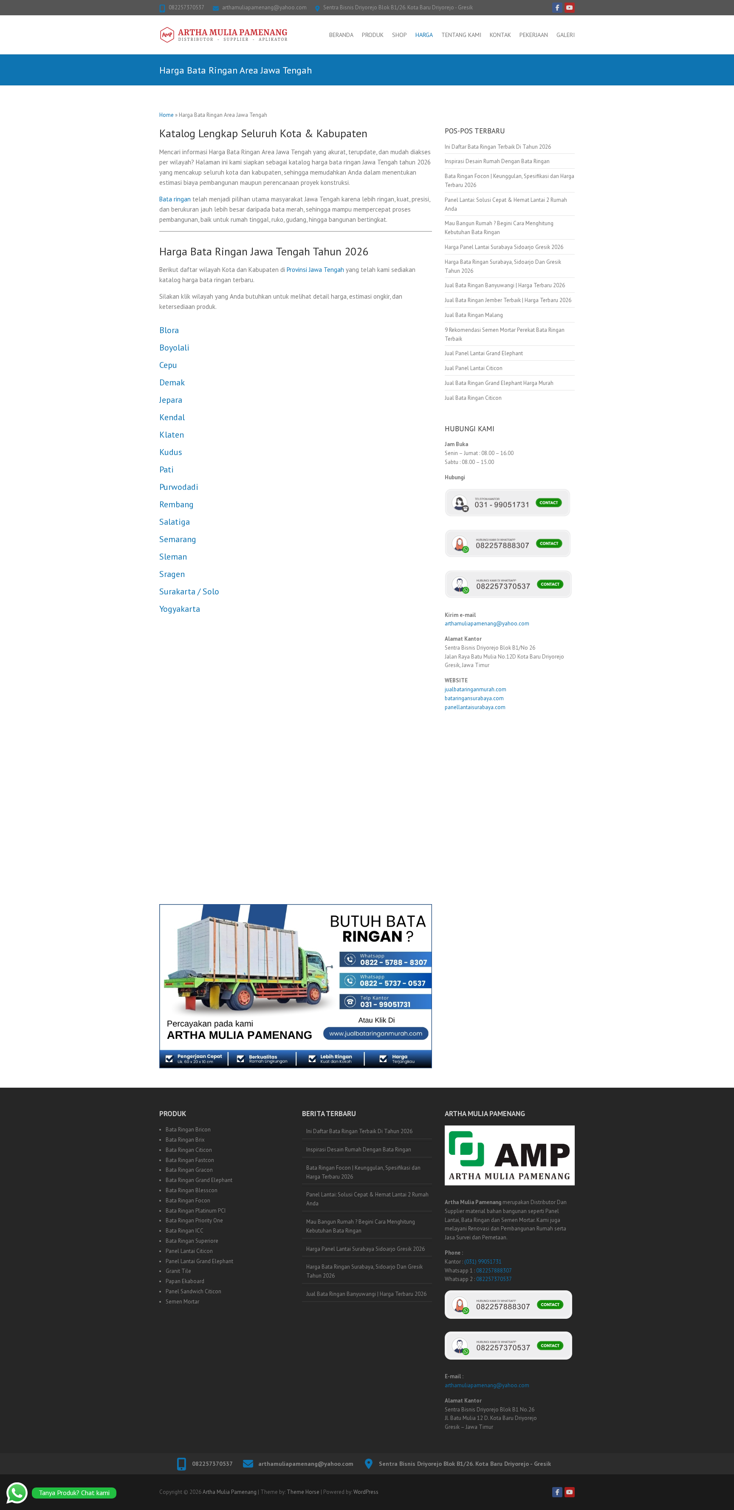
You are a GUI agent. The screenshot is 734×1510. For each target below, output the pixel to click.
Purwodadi (178, 486)
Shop (399, 35)
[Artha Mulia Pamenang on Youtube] (570, 8)
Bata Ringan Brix (185, 1139)
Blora (169, 330)
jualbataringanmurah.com (475, 689)
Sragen (172, 574)
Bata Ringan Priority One (194, 1220)
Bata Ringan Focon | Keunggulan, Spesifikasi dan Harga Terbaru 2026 (363, 1172)
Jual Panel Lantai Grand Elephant (484, 353)
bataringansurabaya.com (474, 698)
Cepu (168, 364)
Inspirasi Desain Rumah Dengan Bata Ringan (497, 161)
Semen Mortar (182, 1301)
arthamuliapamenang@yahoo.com (264, 7)
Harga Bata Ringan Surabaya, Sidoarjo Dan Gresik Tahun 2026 (364, 1271)
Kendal (172, 417)
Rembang (176, 504)
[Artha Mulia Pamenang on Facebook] (557, 8)
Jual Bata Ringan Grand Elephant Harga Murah (499, 383)
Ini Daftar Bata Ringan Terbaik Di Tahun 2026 (498, 146)
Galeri (565, 35)
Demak (172, 382)
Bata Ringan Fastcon (190, 1160)
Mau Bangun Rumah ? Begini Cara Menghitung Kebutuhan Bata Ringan (360, 1226)
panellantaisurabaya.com (475, 707)
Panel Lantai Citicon (189, 1251)
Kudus (170, 452)
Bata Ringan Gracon (189, 1170)
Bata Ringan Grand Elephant (199, 1180)
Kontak (500, 35)
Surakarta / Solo (189, 591)
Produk (373, 35)
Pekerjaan (533, 35)
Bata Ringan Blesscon (191, 1190)
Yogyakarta (179, 608)
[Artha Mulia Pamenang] (223, 35)
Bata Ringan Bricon (188, 1129)
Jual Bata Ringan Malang (474, 315)
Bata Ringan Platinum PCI (196, 1210)
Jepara (170, 399)
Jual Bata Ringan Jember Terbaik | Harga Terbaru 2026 (508, 300)
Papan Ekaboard (185, 1281)
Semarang (177, 539)
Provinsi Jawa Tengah (315, 270)
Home (166, 115)
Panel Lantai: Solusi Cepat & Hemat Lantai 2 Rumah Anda (367, 1199)
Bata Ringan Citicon (189, 1150)
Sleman (173, 556)
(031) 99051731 (483, 1261)
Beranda (341, 35)
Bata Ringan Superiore (192, 1240)
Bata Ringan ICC (184, 1230)
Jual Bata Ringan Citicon (473, 398)
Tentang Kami (461, 35)
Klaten (171, 434)
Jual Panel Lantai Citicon (474, 368)
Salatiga (174, 521)
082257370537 (186, 7)
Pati (166, 469)
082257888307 (494, 1270)
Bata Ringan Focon (188, 1200)
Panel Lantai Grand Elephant (199, 1261)
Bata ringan (175, 199)
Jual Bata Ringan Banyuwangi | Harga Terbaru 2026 (505, 285)
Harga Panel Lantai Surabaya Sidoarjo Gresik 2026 (504, 247)
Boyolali (174, 347)
